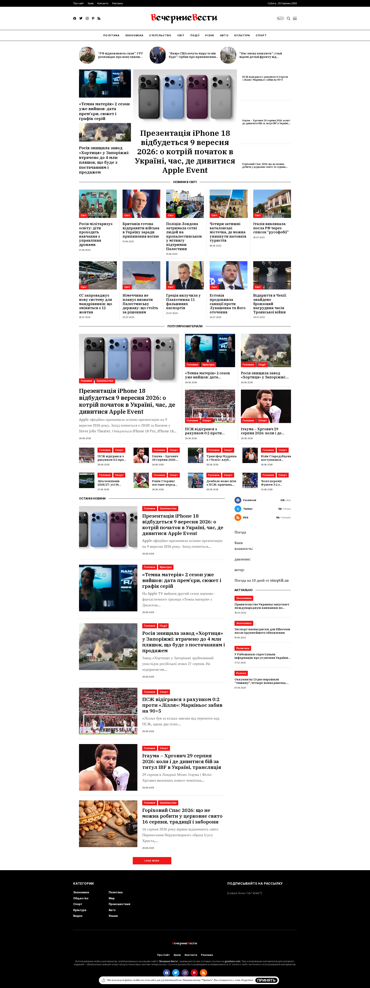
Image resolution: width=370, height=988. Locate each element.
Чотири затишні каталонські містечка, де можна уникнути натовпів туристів (228, 232)
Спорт (207, 420)
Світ (84, 215)
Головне (86, 380)
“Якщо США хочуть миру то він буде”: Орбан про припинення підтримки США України (192, 56)
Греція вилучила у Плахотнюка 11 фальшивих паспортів (183, 301)
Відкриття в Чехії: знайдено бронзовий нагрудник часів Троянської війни (270, 303)
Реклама (207, 954)
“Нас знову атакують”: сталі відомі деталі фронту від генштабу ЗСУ (260, 56)
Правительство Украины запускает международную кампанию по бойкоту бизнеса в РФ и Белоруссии (262, 607)
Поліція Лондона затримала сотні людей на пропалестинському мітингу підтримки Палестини (184, 236)
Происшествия (119, 904)
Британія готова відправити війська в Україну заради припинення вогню (141, 230)
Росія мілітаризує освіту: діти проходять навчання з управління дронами (96, 234)
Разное (241, 673)
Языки (113, 915)
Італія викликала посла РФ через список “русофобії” (271, 228)
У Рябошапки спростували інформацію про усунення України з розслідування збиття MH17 (262, 658)
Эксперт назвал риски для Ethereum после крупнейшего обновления (262, 631)
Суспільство (105, 380)
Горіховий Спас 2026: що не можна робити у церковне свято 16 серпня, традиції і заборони (264, 167)
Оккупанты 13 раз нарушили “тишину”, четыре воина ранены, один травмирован (260, 683)
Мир (112, 898)
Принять (266, 980)
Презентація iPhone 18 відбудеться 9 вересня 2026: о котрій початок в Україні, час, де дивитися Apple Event (185, 151)
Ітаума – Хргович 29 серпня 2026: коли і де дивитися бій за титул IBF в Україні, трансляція (266, 123)
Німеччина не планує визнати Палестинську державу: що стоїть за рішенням (140, 303)
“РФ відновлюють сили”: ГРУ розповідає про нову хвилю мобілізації (120, 56)
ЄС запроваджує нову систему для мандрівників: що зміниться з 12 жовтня (95, 303)
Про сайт (163, 954)
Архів (177, 954)
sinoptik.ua (279, 580)
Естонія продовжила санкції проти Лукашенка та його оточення (228, 303)
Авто (112, 910)
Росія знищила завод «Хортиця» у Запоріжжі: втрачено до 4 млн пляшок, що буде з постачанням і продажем (104, 160)
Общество (80, 898)
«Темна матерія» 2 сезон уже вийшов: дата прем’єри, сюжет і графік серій (104, 111)
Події (262, 364)
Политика (242, 648)
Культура (208, 364)
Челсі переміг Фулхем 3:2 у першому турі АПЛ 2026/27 (275, 486)
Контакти (191, 954)
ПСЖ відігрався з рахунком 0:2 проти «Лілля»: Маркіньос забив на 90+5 (265, 78)
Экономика (243, 598)
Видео (77, 915)
